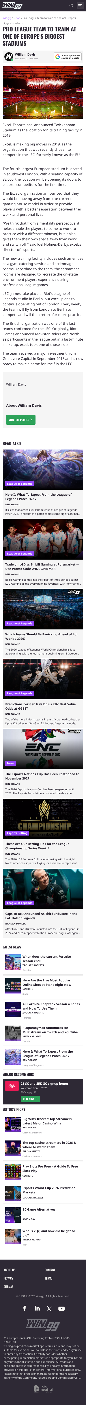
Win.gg (7, 18)
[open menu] (80, 5)
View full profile (19, 420)
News (16, 18)
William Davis (25, 54)
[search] (71, 5)
